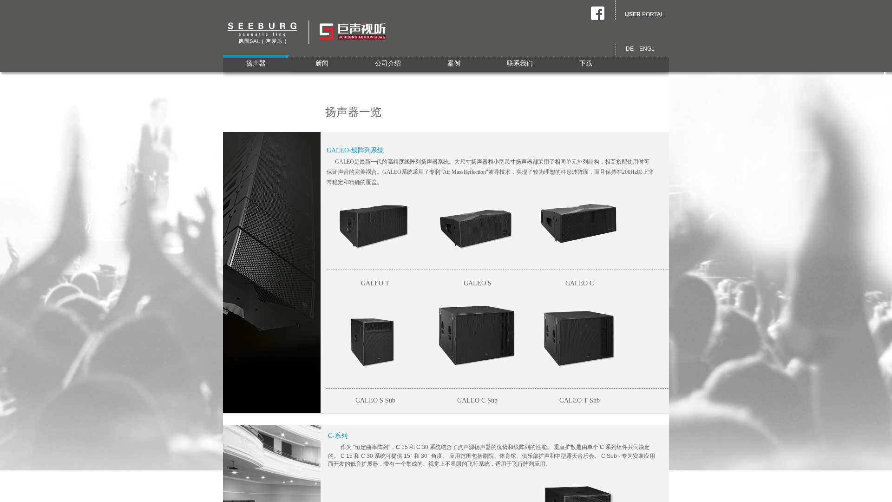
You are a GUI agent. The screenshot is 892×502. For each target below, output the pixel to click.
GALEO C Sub (477, 400)
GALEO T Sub (579, 400)
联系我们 (520, 63)
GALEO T (375, 283)
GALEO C (579, 283)
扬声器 (256, 63)
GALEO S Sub (375, 400)
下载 (585, 63)
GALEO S (478, 283)
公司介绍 (388, 63)
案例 (453, 63)
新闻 (321, 63)
